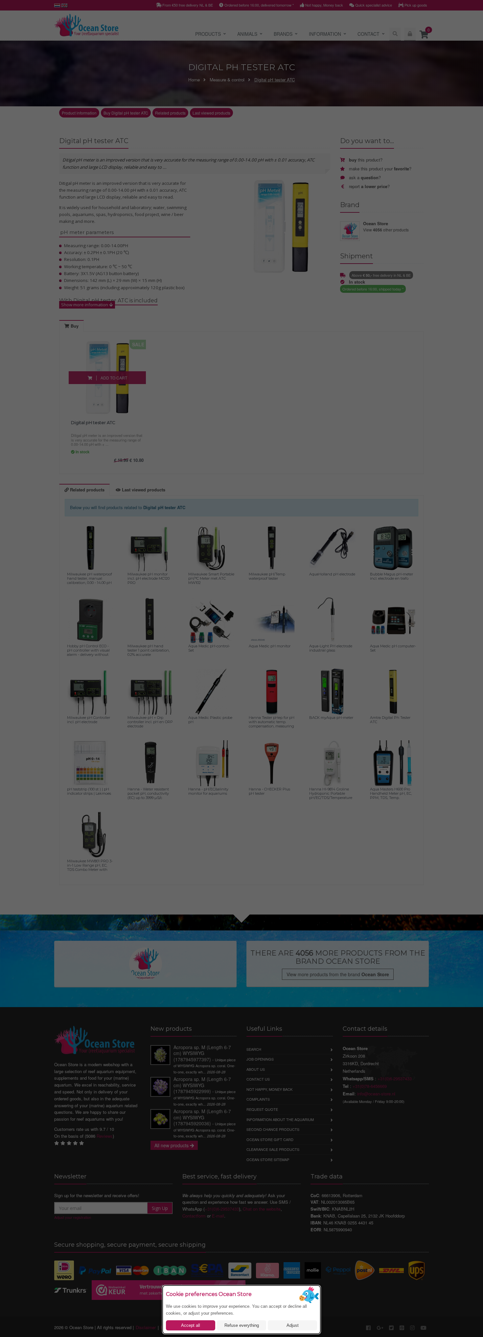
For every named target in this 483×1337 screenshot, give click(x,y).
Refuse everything (241, 1325)
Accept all (190, 1325)
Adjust (293, 1325)
